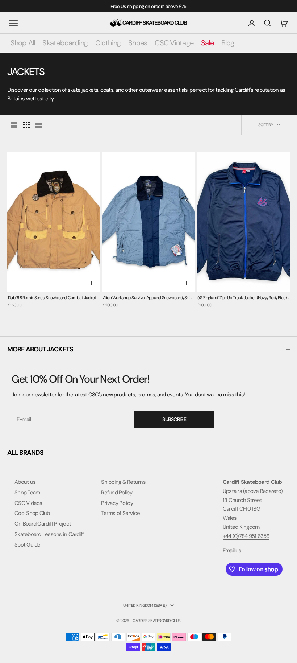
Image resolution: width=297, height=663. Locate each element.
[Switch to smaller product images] (26, 125)
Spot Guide (27, 544)
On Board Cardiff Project (42, 523)
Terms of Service (120, 513)
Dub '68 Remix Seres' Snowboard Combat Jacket (52, 298)
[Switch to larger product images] (14, 125)
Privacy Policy (117, 503)
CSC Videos (28, 503)
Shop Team (27, 492)
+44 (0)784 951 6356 (246, 536)
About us (24, 482)
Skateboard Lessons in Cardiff (49, 534)
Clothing (108, 43)
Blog (227, 43)
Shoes (137, 43)
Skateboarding (65, 43)
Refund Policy (116, 492)
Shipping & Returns (123, 482)
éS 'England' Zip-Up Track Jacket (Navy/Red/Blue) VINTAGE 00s (241, 298)
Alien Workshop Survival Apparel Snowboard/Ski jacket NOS (146, 298)
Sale (207, 43)
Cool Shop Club (32, 513)
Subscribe (174, 419)
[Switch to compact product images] (38, 125)
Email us (232, 550)
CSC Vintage (174, 43)
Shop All (23, 43)
